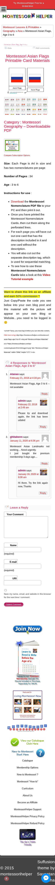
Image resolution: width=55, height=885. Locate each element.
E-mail (13, 562)
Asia (20, 30)
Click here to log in (10, 335)
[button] (3, 9)
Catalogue (27, 760)
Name (13, 545)
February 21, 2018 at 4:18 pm (25, 378)
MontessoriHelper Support (27, 809)
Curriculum (27, 788)
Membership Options (27, 767)
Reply (45, 394)
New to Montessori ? (27, 774)
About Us (27, 795)
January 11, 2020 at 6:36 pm (24, 441)
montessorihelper (16, 874)
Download (17, 201)
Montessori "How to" (27, 781)
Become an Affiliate (27, 802)
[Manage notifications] (6, 878)
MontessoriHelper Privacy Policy (27, 816)
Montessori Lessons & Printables (21, 27)
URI (14, 578)
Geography (9, 30)
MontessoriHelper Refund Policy (27, 823)
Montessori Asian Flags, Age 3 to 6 (15, 44)
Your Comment (15, 514)
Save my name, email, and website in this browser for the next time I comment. (27, 595)
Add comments (43, 48)
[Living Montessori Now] (27, 719)
